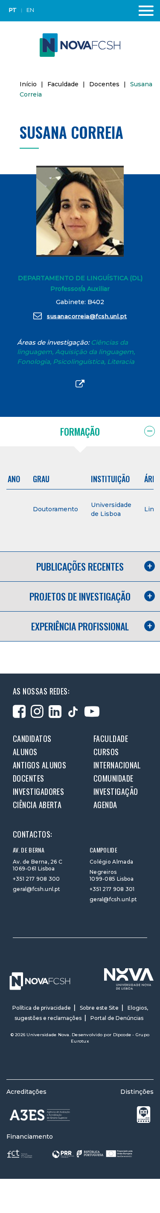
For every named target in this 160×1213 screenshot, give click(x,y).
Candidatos (32, 738)
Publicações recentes (80, 566)
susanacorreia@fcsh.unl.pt (87, 316)
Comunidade (113, 778)
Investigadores (38, 791)
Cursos (106, 751)
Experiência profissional (80, 626)
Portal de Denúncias (116, 1018)
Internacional (117, 765)
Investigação (115, 791)
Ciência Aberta (37, 804)
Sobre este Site (99, 1008)
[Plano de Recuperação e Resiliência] (92, 1153)
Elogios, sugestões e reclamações (81, 1013)
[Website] (80, 384)
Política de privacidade (41, 1008)
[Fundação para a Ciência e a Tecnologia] (20, 1153)
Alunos (25, 751)
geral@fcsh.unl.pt (36, 889)
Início (28, 84)
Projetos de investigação (80, 596)
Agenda (105, 804)
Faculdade (63, 84)
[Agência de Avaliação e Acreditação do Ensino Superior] (40, 1115)
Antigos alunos (39, 765)
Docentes (104, 84)
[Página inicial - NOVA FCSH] (80, 45)
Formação (80, 431)
